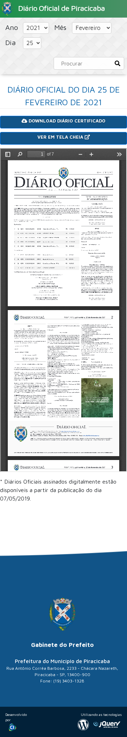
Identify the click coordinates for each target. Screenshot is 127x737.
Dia (11, 42)
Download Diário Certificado (66, 121)
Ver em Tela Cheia (61, 137)
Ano (12, 27)
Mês (61, 27)
